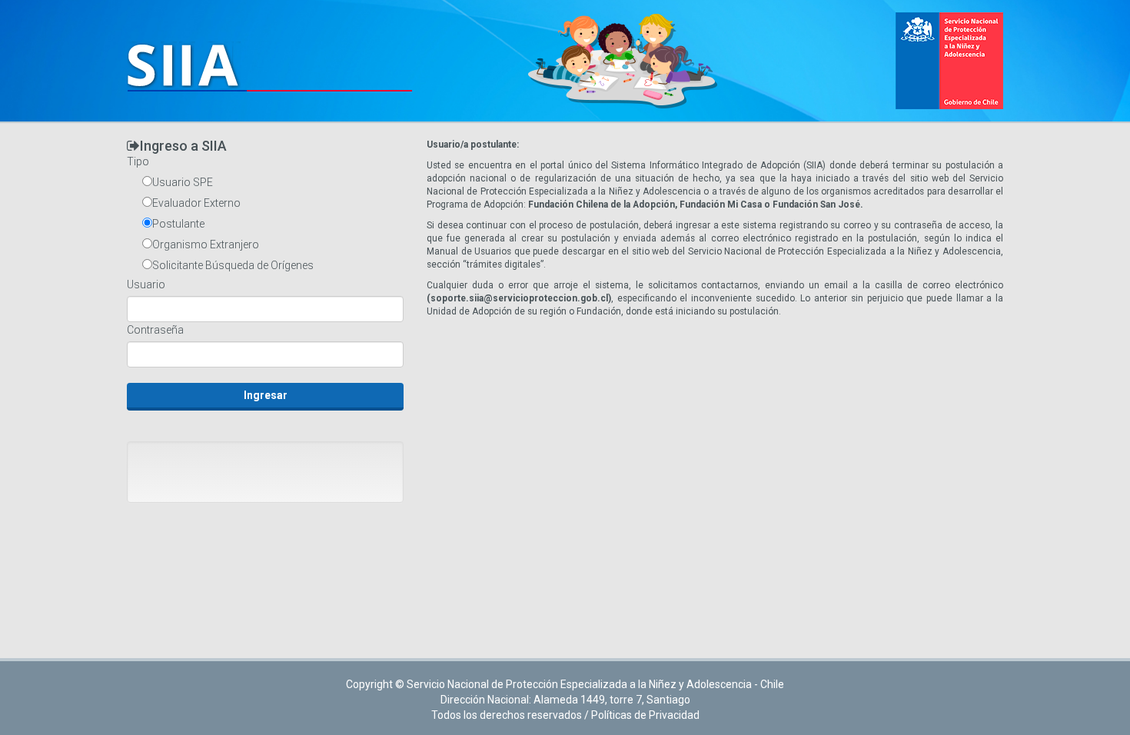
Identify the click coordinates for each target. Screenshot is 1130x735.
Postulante (178, 224)
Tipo (138, 161)
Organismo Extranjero (205, 244)
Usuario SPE (182, 182)
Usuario (146, 284)
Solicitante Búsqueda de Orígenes (233, 265)
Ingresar (265, 395)
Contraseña (155, 330)
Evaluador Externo (196, 203)
